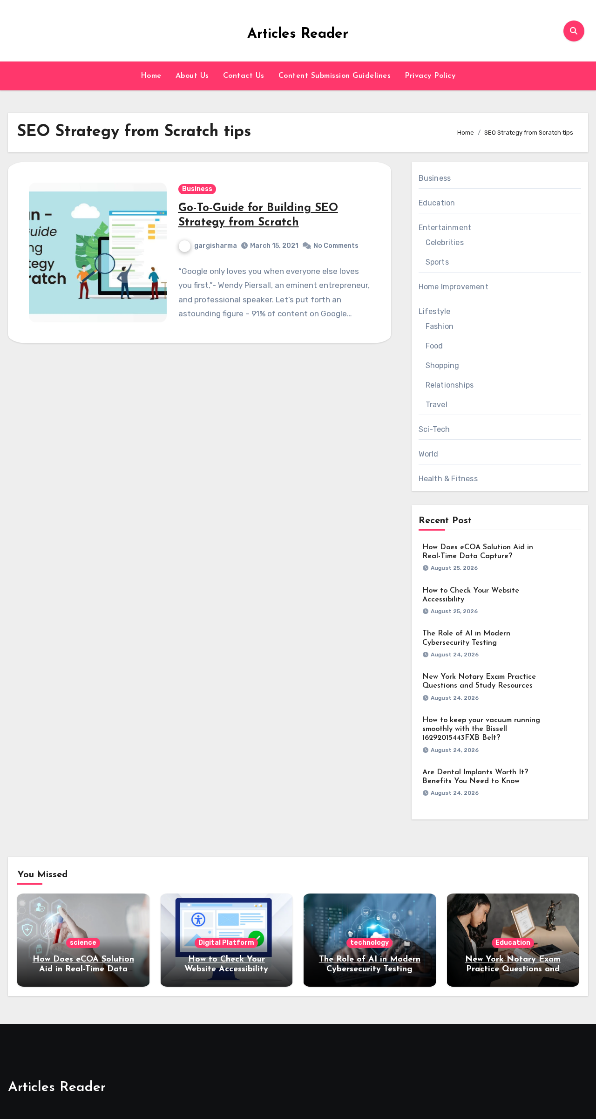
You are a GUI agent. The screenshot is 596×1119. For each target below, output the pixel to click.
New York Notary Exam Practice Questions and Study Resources (513, 969)
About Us (192, 76)
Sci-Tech (434, 429)
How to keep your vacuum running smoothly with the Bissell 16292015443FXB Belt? (481, 729)
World (429, 454)
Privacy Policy (430, 76)
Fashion (440, 326)
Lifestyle (435, 311)
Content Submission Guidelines (334, 76)
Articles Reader (297, 34)
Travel (436, 404)
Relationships (450, 385)
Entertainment (445, 227)
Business (197, 189)
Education (437, 202)
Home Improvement (453, 286)
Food (434, 345)
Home (151, 76)
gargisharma (215, 246)
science (83, 943)
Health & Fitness (448, 478)
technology (369, 943)
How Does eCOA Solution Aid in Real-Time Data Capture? (83, 969)
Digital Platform (226, 943)
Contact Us (243, 76)
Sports (437, 262)
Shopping (443, 365)
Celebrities (445, 242)
